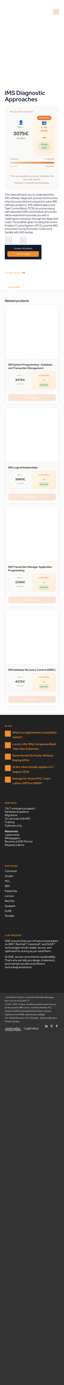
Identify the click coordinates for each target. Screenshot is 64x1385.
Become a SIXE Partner (19, 841)
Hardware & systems (17, 812)
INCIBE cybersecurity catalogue (31, 1014)
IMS (23, 272)
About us (44, 1018)
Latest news (12, 835)
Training (9, 822)
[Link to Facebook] (56, 1024)
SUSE (8, 911)
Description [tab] (14, 287)
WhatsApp (49, 997)
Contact (15, 1021)
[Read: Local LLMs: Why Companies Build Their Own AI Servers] (8, 745)
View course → (32, 397)
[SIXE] (26, 12)
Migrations (11, 815)
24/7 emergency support (20, 808)
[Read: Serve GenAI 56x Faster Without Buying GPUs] (8, 757)
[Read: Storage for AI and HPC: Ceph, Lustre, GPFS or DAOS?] (8, 780)
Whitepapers (12, 838)
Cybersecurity (13, 825)
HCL (7, 881)
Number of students (23, 248)
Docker (9, 876)
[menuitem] (54, 12)
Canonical (11, 871)
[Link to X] (51, 1024)
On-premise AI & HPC (18, 818)
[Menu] (54, 12)
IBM (7, 886)
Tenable (9, 916)
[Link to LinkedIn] (46, 1024)
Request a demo (14, 845)
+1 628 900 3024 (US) (34, 997)
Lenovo (9, 896)
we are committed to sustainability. (35, 957)
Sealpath (10, 906)
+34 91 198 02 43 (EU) (14, 997)
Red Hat (9, 901)
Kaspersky (11, 891)
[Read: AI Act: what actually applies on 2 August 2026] (8, 768)
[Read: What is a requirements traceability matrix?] (8, 734)
